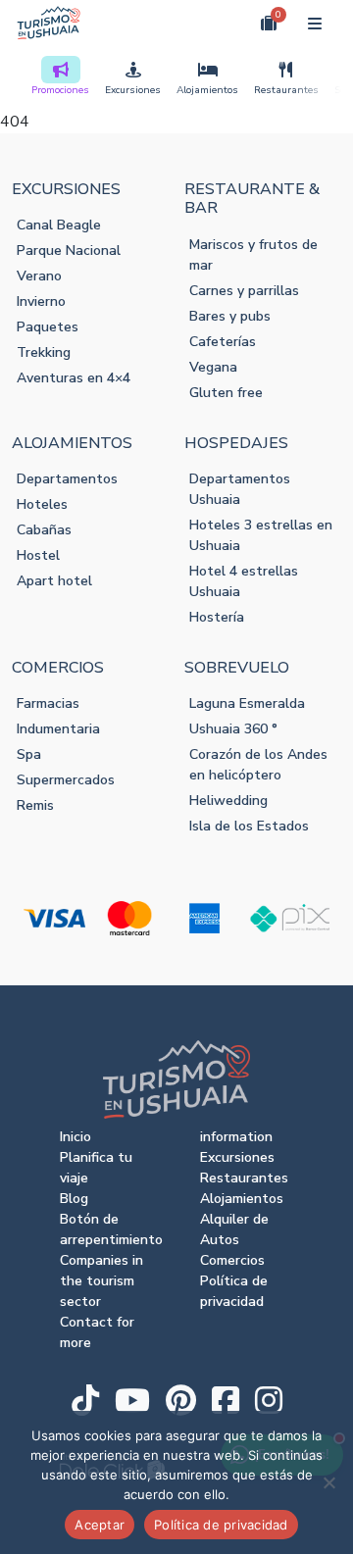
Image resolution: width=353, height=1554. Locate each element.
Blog (74, 1198)
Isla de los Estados (249, 826)
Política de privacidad (221, 1524)
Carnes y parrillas (244, 290)
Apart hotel (54, 581)
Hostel (38, 555)
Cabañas (44, 530)
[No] (328, 1482)
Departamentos (67, 479)
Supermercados (66, 780)
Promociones (60, 90)
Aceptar (100, 1524)
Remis (35, 805)
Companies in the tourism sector (101, 1281)
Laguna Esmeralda (247, 703)
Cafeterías (222, 341)
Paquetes (47, 327)
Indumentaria (58, 729)
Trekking (44, 352)
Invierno (41, 301)
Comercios (232, 1260)
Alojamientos (207, 90)
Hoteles (42, 504)
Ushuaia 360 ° (233, 729)
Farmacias (48, 703)
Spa (29, 754)
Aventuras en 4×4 (73, 378)
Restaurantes (286, 90)
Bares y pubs (230, 316)
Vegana (213, 367)
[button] (223, 22)
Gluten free (226, 392)
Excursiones (133, 90)
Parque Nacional (69, 250)
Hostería (216, 617)
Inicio (75, 1137)
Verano (39, 276)
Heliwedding (228, 800)
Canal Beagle (59, 225)
